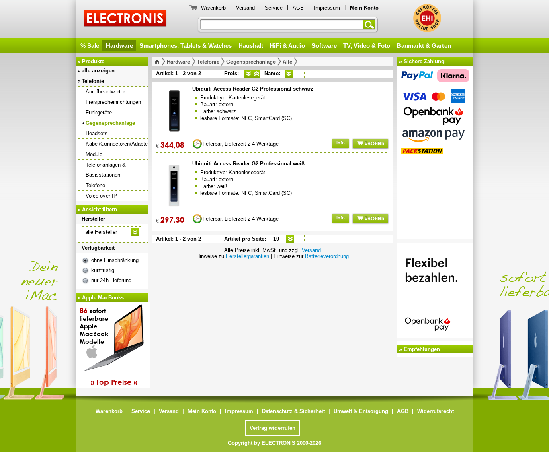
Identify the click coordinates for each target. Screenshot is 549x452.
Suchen (370, 24)
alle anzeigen (98, 71)
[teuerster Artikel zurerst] (256, 74)
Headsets (97, 133)
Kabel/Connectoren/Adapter (117, 144)
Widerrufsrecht (435, 411)
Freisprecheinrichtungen (113, 102)
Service (274, 8)
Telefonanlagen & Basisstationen (106, 170)
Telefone (95, 185)
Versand (245, 8)
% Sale (89, 45)
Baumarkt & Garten (424, 45)
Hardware (119, 45)
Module (94, 154)
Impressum (327, 8)
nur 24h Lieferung (111, 280)
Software (324, 45)
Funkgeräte (99, 112)
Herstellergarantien (247, 256)
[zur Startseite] (158, 61)
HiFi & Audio (287, 45)
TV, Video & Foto (366, 45)
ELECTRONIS (125, 19)
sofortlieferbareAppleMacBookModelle (108, 346)
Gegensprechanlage (110, 123)
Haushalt (250, 45)
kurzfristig (102, 270)
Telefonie (93, 81)
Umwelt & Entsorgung (361, 411)
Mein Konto (202, 411)
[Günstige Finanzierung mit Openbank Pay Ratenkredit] (435, 292)
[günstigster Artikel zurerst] (248, 74)
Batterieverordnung (327, 256)
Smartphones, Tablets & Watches (185, 45)
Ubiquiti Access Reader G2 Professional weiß (248, 164)
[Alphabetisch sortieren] (289, 74)
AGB (298, 8)
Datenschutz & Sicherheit (293, 411)
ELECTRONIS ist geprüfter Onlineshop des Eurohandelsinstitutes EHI (427, 18)
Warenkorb (213, 8)
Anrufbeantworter (105, 92)
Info (340, 142)
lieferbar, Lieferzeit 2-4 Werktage (241, 144)
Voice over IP (101, 196)
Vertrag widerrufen (272, 428)
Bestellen (373, 143)
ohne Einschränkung (115, 260)
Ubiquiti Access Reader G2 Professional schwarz (252, 89)
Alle (287, 62)
